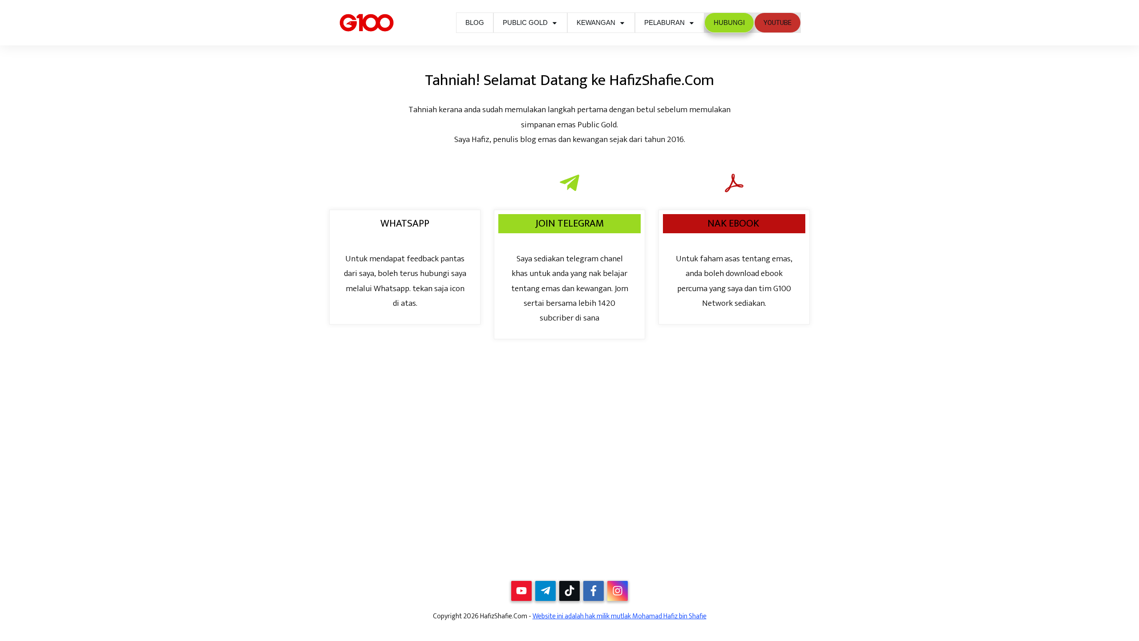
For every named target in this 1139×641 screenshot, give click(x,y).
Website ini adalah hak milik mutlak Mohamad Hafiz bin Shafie (620, 616)
